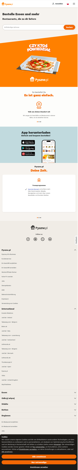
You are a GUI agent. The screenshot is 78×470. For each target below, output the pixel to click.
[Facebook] (28, 241)
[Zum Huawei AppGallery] (28, 154)
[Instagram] (35, 241)
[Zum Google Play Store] (28, 148)
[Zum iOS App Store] (28, 142)
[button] (7, 3)
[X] (43, 241)
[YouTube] (50, 241)
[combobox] (33, 27)
